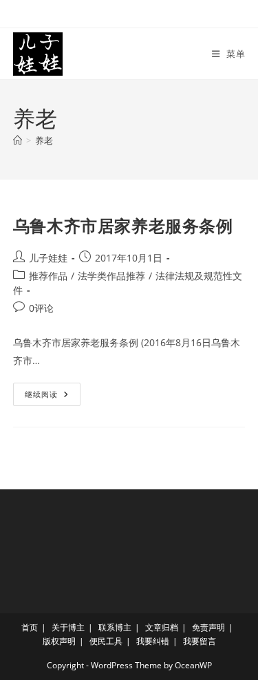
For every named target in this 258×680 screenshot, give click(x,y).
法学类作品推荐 (111, 275)
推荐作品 (48, 275)
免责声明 (208, 627)
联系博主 (114, 627)
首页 (29, 627)
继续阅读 (46, 396)
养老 (44, 140)
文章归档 (161, 627)
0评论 (41, 308)
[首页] (17, 140)
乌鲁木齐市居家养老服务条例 (123, 225)
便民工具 (105, 641)
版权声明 (59, 641)
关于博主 (68, 627)
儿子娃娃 (48, 257)
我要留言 (199, 641)
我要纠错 (152, 641)
